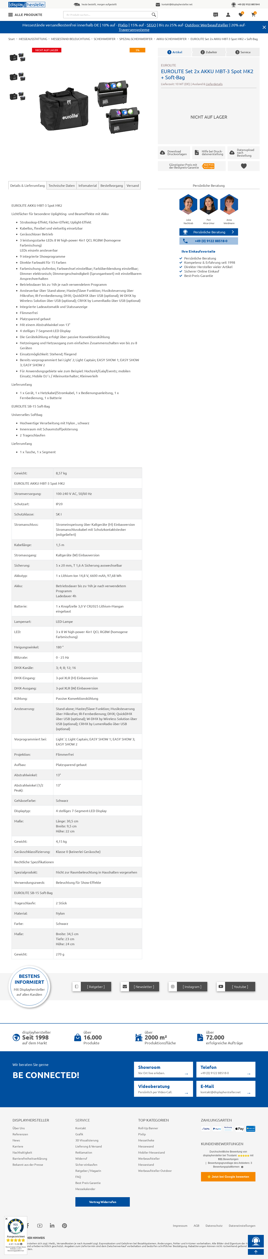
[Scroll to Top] (256, 1252)
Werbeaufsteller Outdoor (155, 1170)
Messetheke (146, 1140)
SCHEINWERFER (104, 39)
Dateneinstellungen (242, 1225)
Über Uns (19, 1128)
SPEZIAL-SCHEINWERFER (135, 39)
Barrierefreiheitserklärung (30, 1158)
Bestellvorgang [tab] (111, 185)
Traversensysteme (134, 29)
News (16, 1140)
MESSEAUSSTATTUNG (33, 39)
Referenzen (20, 1134)
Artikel (175, 52)
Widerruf (81, 1158)
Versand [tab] (133, 185)
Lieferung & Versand (88, 1146)
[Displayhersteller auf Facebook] (27, 1225)
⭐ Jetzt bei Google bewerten (228, 1176)
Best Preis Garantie (88, 1183)
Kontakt (80, 1128)
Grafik (79, 1134)
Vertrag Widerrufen (102, 1202)
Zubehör (209, 52)
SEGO (151, 25)
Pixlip (123, 25)
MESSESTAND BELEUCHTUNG (70, 39)
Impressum (180, 1225)
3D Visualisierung (86, 1140)
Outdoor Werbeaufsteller (206, 25)
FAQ (78, 1177)
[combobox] (110, 14)
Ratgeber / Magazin (88, 1170)
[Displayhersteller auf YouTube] (39, 1225)
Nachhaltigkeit (22, 1152)
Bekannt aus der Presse (28, 1164)
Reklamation (83, 1152)
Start (11, 39)
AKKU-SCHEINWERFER (171, 39)
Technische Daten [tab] (62, 185)
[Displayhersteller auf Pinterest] (64, 1225)
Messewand (146, 1146)
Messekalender (85, 1189)
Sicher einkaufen (86, 1164)
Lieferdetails (214, 84)
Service (244, 52)
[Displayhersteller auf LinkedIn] (52, 1225)
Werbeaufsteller (149, 1158)
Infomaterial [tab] (88, 185)
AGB (196, 1225)
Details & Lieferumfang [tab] (27, 185)
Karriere (18, 1146)
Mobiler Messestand (151, 1152)
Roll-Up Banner (148, 1128)
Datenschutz (214, 1225)
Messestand (146, 1164)
